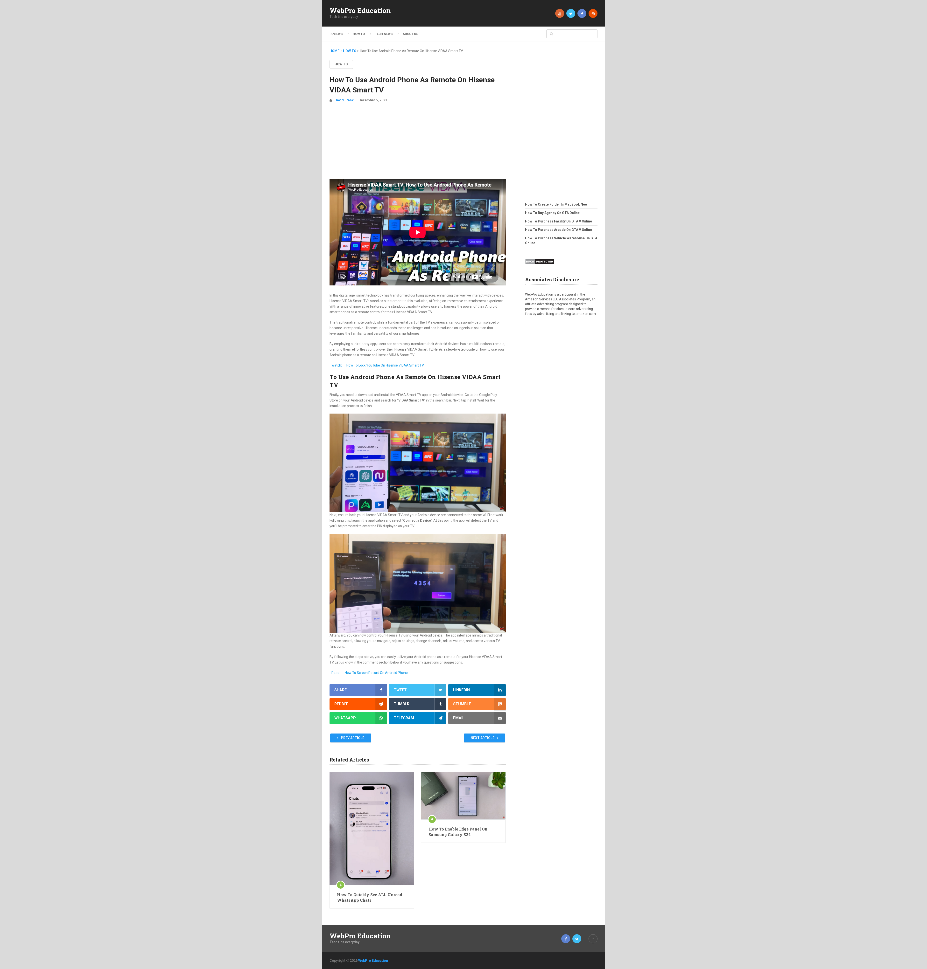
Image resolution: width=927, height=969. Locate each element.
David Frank (344, 100)
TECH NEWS (384, 34)
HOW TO (359, 34)
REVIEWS (336, 34)
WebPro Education (360, 10)
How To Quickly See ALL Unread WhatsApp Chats (369, 897)
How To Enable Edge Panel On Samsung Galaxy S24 (457, 831)
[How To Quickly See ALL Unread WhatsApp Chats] (372, 828)
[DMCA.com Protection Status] (539, 266)
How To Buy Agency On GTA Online (552, 213)
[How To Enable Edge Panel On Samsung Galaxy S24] (463, 795)
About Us (410, 34)
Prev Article (352, 738)
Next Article (483, 738)
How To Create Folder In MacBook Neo (556, 204)
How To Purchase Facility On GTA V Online (558, 221)
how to (341, 64)
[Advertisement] (418, 143)
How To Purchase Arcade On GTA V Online (558, 230)
